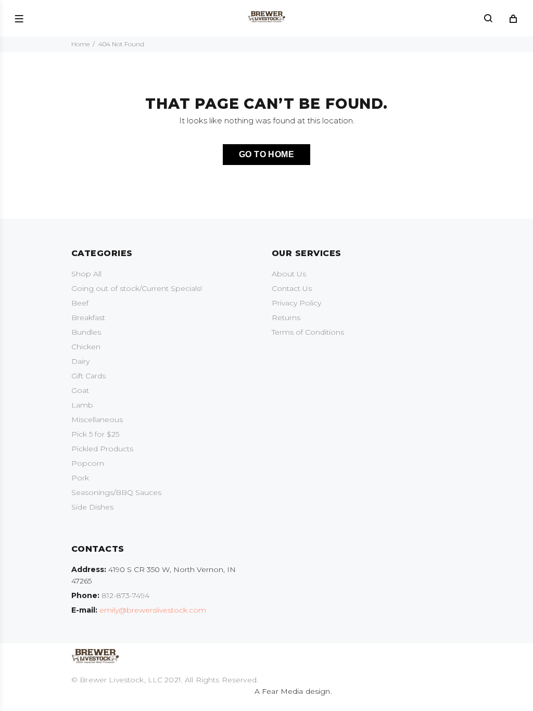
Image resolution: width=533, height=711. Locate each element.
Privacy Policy (296, 303)
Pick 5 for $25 (95, 434)
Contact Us (292, 288)
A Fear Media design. (292, 691)
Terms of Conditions (308, 332)
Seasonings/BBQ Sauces (116, 492)
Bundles (86, 332)
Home (80, 44)
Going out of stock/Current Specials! (136, 288)
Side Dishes (92, 507)
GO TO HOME (267, 154)
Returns (286, 317)
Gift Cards (88, 375)
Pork (80, 478)
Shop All (86, 273)
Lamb (82, 405)
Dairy (80, 361)
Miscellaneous (97, 419)
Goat (80, 390)
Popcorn (87, 463)
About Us (289, 273)
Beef (79, 303)
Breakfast (88, 317)
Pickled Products (102, 448)
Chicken (85, 346)
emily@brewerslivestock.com (152, 610)
